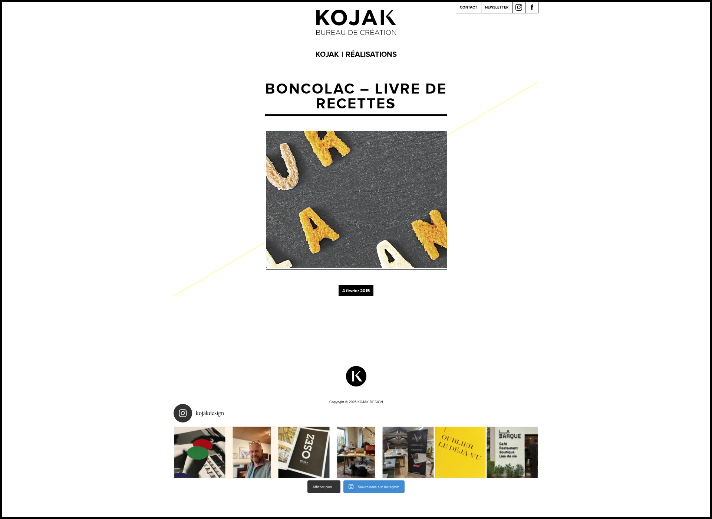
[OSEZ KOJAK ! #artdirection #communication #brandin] (356, 452)
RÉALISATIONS (371, 54)
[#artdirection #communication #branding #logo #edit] (200, 452)
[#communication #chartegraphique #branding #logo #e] (252, 452)
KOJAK (327, 54)
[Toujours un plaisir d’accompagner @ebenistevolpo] (408, 452)
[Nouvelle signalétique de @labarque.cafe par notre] (512, 452)
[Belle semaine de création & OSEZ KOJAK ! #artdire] (304, 452)
